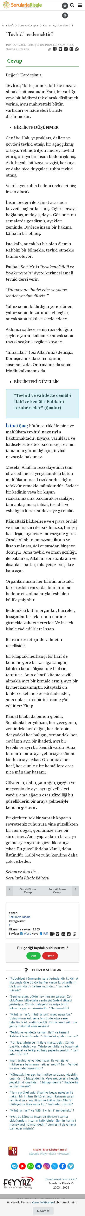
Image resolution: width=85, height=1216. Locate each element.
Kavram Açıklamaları (55, 25)
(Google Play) (38, 1153)
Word (28, 933)
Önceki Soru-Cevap (28, 890)
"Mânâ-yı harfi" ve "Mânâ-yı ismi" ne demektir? (41, 1110)
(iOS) (52, 1153)
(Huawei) (64, 1153)
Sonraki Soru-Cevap (57, 890)
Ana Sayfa (8, 25)
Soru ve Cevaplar (28, 25)
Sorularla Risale (20, 917)
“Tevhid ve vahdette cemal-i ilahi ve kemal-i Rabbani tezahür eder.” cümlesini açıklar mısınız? (43, 1034)
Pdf (46, 933)
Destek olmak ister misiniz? (61, 1179)
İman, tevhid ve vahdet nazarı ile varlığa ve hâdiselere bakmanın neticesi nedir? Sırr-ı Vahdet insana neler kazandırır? (43, 1064)
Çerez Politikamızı (43, 1202)
